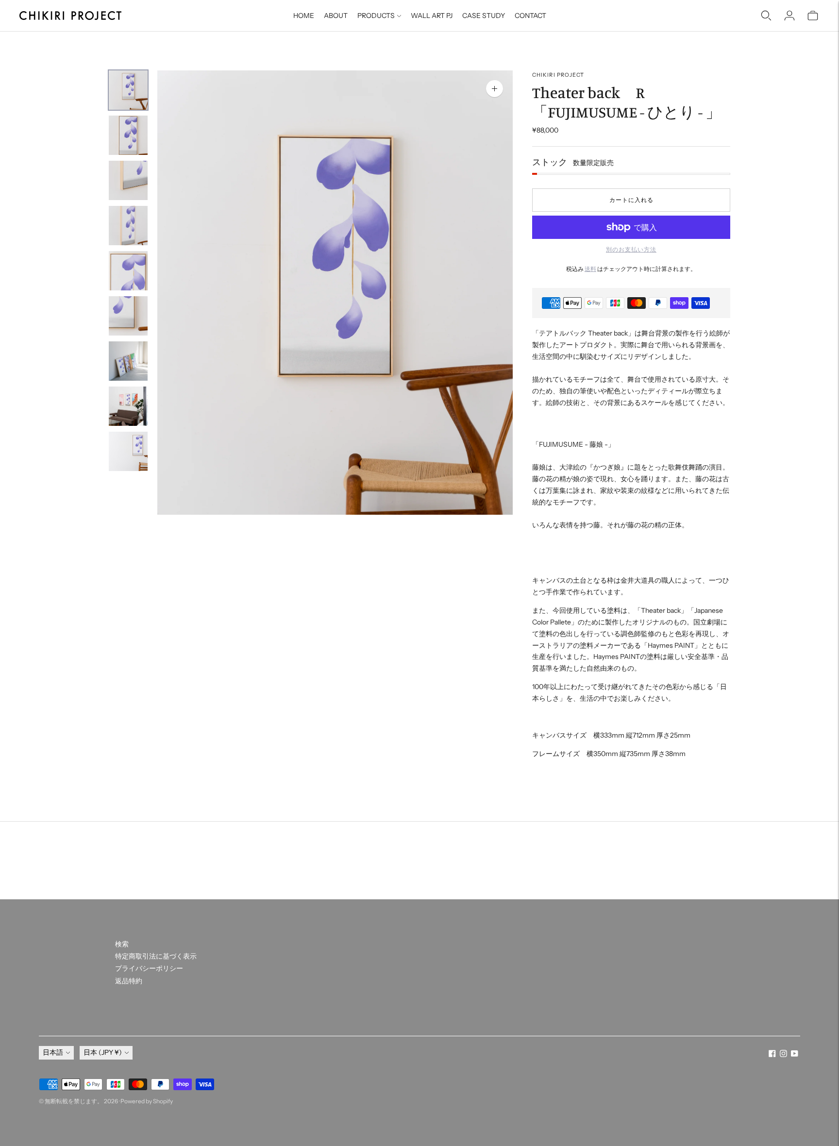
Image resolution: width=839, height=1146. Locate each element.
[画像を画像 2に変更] (128, 135)
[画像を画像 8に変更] (128, 406)
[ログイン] (789, 15)
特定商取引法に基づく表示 (156, 956)
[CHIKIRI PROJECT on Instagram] (783, 1054)
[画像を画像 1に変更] (128, 90)
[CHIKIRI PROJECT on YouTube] (794, 1054)
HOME (303, 15)
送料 (590, 268)
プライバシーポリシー (149, 968)
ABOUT (336, 15)
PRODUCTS (376, 15)
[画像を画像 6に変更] (128, 316)
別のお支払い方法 (631, 249)
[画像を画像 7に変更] (128, 361)
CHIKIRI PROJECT (558, 74)
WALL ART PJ (432, 15)
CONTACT (530, 15)
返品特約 (128, 981)
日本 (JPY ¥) (103, 1052)
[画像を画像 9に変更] (128, 451)
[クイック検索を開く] (766, 15)
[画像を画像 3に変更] (128, 180)
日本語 (53, 1052)
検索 (122, 944)
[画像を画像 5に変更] (128, 270)
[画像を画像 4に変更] (128, 225)
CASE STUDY (483, 15)
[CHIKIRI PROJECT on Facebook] (772, 1054)
